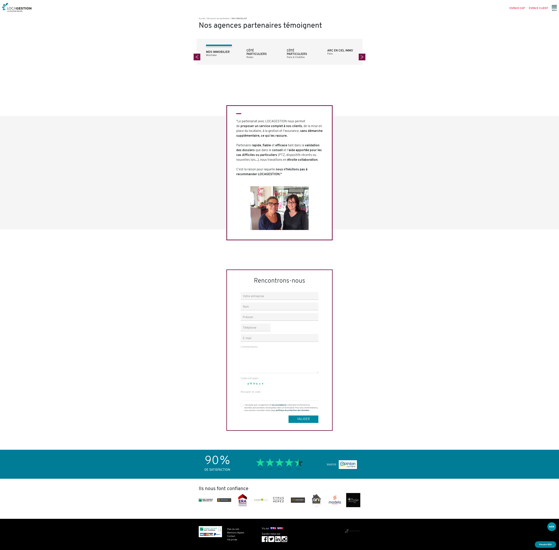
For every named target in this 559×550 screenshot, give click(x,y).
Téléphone (249, 327)
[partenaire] (206, 500)
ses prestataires (279, 405)
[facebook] (265, 539)
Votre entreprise (253, 296)
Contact (231, 536)
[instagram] (284, 539)
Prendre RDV (545, 544)
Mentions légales (235, 533)
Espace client (538, 8)
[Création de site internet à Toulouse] (328, 530)
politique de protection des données (292, 410)
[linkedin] (278, 539)
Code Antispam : (250, 378)
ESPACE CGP (517, 8)
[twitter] (271, 539)
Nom (246, 306)
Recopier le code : (251, 392)
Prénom (248, 317)
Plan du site (233, 529)
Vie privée (232, 540)
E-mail (247, 338)
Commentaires (249, 347)
